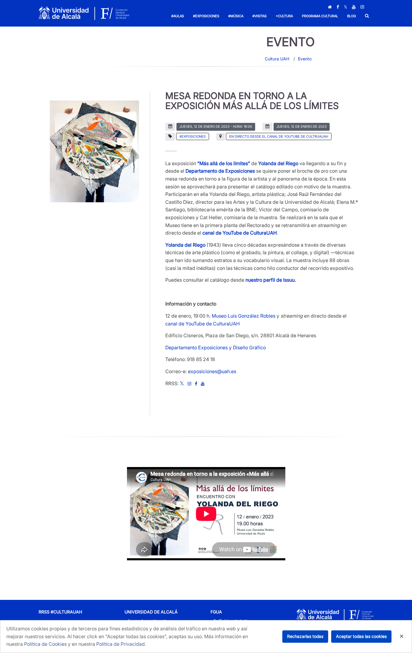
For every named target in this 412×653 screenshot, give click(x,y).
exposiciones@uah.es (212, 371)
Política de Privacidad (120, 644)
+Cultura (284, 16)
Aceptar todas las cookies (361, 636)
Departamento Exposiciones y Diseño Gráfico (215, 347)
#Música (235, 16)
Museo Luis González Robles (243, 316)
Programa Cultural (320, 16)
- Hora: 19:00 (215, 126)
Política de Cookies (45, 644)
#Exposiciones (206, 16)
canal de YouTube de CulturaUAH (202, 324)
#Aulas (177, 16)
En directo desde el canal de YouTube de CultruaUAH (278, 136)
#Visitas (259, 16)
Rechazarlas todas (305, 636)
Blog (351, 16)
